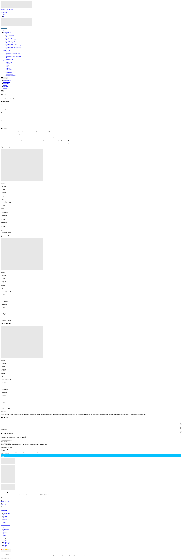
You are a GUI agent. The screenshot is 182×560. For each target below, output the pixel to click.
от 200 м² (5, 545)
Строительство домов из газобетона (14, 54)
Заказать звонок (4, 12)
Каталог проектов (7, 32)
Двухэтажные (6, 529)
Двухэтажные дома (10, 35)
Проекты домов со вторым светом (13, 47)
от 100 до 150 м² (6, 542)
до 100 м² (5, 540)
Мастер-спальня (6, 530)
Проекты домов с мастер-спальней (13, 45)
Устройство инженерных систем (13, 57)
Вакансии (8, 66)
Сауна (4, 533)
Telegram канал (6, 513)
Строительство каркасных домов (13, 53)
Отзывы (8, 63)
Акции (7, 65)
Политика (5, 517)
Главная (5, 30)
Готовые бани (9, 48)
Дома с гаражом (9, 36)
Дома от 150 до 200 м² (11, 41)
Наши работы (9, 62)
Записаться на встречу (11, 75)
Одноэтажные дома (10, 33)
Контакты (5, 71)
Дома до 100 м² (9, 38)
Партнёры (5, 514)
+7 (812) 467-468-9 (4, 28)
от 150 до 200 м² (6, 543)
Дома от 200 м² (9, 42)
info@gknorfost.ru (4, 504)
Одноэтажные (6, 527)
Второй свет (6, 532)
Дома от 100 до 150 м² (11, 39)
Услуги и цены (6, 50)
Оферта (5, 519)
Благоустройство (9, 59)
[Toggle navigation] (2, 91)
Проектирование (9, 51)
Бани (4, 522)
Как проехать (9, 72)
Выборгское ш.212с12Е (5, 498)
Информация (6, 60)
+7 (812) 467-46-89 (5, 501)
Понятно (3, 450)
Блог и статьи (9, 69)
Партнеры (8, 68)
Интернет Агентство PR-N (6, 558)
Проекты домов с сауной (11, 44)
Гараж (4, 535)
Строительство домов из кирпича (13, 56)
